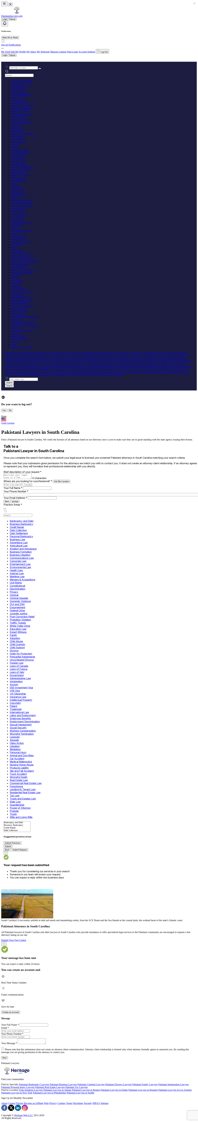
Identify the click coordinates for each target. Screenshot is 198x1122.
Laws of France (18, 214)
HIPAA (96, 1103)
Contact (12, 1103)
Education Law (18, 178)
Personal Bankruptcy (21, 94)
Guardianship (17, 336)
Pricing (19, 1103)
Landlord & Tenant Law (23, 322)
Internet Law (17, 128)
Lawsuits (15, 275)
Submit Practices (12, 843)
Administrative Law (21, 222)
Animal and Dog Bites (22, 291)
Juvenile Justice (18, 164)
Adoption (15, 186)
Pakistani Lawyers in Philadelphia (49, 1092)
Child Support (18, 194)
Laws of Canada (19, 211)
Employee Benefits (20, 258)
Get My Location (61, 481)
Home (3, 416)
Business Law (18, 97)
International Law (19, 253)
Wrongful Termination (22, 272)
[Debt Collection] (17, 830)
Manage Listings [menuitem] (58, 51)
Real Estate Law (19, 314)
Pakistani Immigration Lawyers (173, 1084)
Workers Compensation (22, 269)
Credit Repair (17, 86)
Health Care (17, 125)
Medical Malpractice (21, 297)
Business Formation (20, 108)
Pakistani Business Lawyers (63, 1084)
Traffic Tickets (18, 172)
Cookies (61, 1103)
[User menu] (2, 48)
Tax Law (15, 328)
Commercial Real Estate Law (25, 316)
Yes (4, 410)
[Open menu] (4, 3)
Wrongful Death (19, 311)
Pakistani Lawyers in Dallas (114, 1090)
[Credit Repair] (17, 828)
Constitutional (18, 139)
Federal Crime (18, 161)
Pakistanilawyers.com (11, 16)
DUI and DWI (18, 155)
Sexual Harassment (20, 264)
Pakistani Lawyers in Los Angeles (175, 1090)
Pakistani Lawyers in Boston (86, 1090)
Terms (69, 1103)
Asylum (15, 228)
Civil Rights (17, 136)
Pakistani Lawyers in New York (16, 1092)
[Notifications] (4, 23)
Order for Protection (21, 200)
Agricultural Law (19, 103)
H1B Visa (16, 233)
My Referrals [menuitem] (43, 51)
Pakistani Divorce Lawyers (118, 1084)
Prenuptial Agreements (22, 203)
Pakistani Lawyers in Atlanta (57, 1090)
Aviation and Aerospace (22, 105)
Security (88, 1103)
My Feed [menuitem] (5, 51)
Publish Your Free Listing (13, 940)
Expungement (18, 158)
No (10, 410)
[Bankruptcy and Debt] (17, 822)
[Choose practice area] (5, 508)
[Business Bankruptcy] (17, 825)
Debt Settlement (19, 92)
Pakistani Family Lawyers (145, 1084)
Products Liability (19, 303)
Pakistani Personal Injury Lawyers (18, 1087)
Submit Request (20, 850)
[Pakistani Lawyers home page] (16, 13)
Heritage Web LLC (23, 1115)
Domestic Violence (20, 153)
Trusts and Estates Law (22, 330)
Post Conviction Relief (22, 167)
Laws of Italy (17, 217)
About (4, 1103)
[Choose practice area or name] (40, 68)
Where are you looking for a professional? (28, 481)
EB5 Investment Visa (21, 230)
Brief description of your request (22, 471)
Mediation (16, 286)
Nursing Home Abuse (21, 300)
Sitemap (104, 1103)
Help (46, 1103)
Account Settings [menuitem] (86, 51)
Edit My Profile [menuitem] (18, 51)
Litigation (16, 283)
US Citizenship (18, 236)
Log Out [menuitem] (104, 52)
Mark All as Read (10, 37)
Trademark (16, 250)
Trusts (14, 344)
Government (17, 219)
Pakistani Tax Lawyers (76, 1087)
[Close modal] (4, 944)
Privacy (15, 144)
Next (7, 501)
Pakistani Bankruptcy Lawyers (34, 1084)
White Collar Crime (20, 175)
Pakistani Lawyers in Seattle (80, 1092)
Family (14, 183)
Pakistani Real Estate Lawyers (50, 1087)
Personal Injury (18, 289)
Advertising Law (19, 100)
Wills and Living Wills (22, 347)
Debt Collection (19, 89)
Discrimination (18, 142)
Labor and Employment (22, 255)
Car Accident (17, 294)
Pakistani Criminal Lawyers (91, 1084)
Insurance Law (18, 239)
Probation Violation (20, 169)
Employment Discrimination (25, 261)
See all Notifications (11, 45)
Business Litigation (20, 111)
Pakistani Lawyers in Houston (143, 1090)
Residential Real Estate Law (25, 325)
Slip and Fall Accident (22, 305)
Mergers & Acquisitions (22, 133)
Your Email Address (15, 497)
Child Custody (18, 192)
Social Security (18, 266)
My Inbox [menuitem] (31, 51)
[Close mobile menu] (10, 4)
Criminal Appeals (19, 150)
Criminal (15, 147)
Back (7, 850)
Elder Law (16, 333)
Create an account (10, 1012)
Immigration (17, 225)
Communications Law (22, 114)
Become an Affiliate (33, 1103)
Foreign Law (17, 208)
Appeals (15, 278)
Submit (8, 846)
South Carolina (7, 423)
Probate (15, 341)
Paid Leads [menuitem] (72, 51)
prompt (15, 501)
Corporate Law (18, 117)
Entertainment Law (20, 119)
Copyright (16, 244)
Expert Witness (18, 180)
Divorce (15, 197)
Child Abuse (17, 189)
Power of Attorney (20, 339)
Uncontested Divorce (21, 205)
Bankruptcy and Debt (21, 80)
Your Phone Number (16, 491)
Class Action (17, 280)
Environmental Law (21, 122)
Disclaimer (78, 1103)
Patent (14, 247)
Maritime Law (18, 130)
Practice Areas (13, 504)
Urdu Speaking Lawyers (31, 1090)
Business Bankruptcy (21, 83)
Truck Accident (18, 308)
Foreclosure (17, 319)
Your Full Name (13, 487)
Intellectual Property (21, 242)
